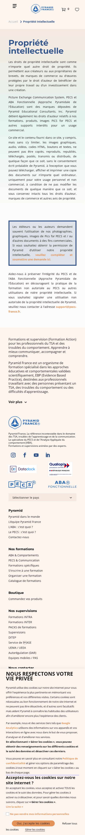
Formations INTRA (20, 617)
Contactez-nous (18, 537)
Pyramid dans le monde (24, 517)
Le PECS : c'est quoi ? (22, 532)
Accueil (13, 21)
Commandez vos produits (25, 599)
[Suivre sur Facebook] (24, 455)
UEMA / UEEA (17, 648)
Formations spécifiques (23, 565)
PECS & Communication (24, 560)
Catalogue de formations (24, 581)
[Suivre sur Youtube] (36, 455)
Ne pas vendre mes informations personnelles (39, 814)
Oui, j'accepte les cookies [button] (33, 823)
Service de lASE (19, 642)
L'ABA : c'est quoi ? (20, 527)
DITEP (12, 637)
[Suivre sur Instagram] (13, 455)
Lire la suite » (14, 806)
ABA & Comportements (23, 555)
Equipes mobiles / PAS (23, 658)
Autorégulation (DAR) (22, 653)
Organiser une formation (25, 576)
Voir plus (15, 402)
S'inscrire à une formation (25, 570)
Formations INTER (20, 622)
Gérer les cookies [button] (35, 829)
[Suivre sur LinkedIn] (47, 455)
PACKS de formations (22, 627)
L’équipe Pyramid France (24, 522)
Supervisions (17, 632)
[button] (65, 8)
